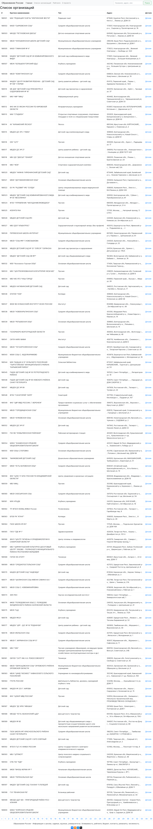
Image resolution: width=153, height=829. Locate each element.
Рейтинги (56, 3)
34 (146, 819)
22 (91, 819)
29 (123, 819)
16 (64, 819)
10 (38, 819)
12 (46, 819)
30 (128, 819)
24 (100, 819)
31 (132, 819)
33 (142, 819)
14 (55, 819)
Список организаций (42, 3)
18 (73, 819)
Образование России (12, 3)
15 (60, 819)
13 (51, 819)
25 (105, 819)
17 (68, 819)
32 (137, 819)
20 (82, 819)
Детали (148, 18)
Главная (29, 3)
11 (42, 819)
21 (86, 819)
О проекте (66, 3)
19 (77, 819)
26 (109, 819)
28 (119, 819)
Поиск (147, 3)
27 (114, 819)
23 (95, 819)
